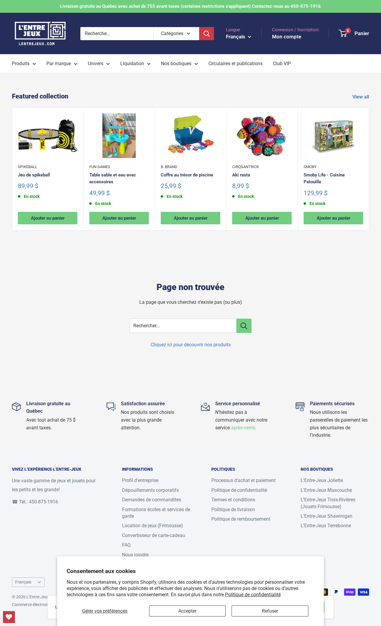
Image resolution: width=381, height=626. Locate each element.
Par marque (58, 63)
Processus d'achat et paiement (243, 480)
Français (23, 582)
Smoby (310, 167)
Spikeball (27, 167)
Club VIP (282, 63)
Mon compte (286, 37)
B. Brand (169, 167)
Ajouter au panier (48, 218)
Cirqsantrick (245, 167)
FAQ (126, 545)
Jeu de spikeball (34, 175)
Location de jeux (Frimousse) (152, 525)
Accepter (187, 611)
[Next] (369, 169)
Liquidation (132, 63)
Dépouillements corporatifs (150, 490)
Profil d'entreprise (140, 480)
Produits (20, 63)
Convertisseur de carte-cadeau (153, 535)
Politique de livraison (233, 509)
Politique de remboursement (240, 519)
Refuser (270, 611)
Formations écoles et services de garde (156, 513)
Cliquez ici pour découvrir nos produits (191, 345)
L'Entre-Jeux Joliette (322, 480)
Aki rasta (241, 175)
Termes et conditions (233, 500)
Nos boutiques (176, 63)
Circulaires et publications (235, 63)
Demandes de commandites (151, 500)
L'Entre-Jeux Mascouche (326, 490)
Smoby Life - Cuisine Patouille (324, 178)
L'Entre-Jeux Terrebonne (326, 525)
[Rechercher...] (244, 326)
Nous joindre (135, 555)
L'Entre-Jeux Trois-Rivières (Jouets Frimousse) (328, 503)
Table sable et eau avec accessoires (112, 178)
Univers (95, 63)
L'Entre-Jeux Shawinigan (326, 516)
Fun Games (99, 167)
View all (361, 97)
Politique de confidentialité (253, 594)
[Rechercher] (206, 33)
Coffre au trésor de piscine (187, 175)
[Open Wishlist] (9, 617)
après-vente (243, 428)
